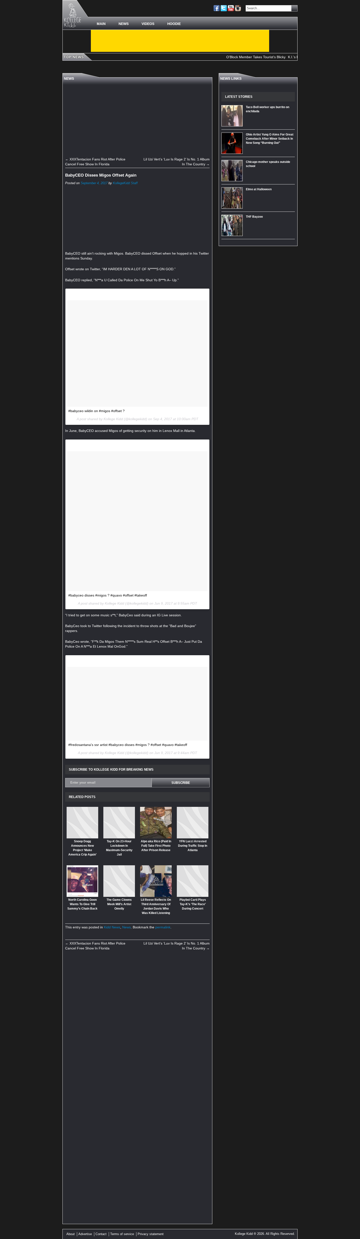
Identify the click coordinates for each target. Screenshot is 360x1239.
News (124, 24)
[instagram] (238, 8)
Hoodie (174, 24)
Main (101, 24)
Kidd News (112, 927)
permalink (162, 927)
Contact (101, 1234)
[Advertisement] (180, 41)
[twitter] (224, 8)
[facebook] (217, 8)
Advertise (85, 1234)
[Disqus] (137, 1021)
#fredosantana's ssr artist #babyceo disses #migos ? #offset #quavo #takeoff (127, 745)
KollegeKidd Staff (125, 183)
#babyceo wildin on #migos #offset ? (96, 411)
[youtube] (231, 8)
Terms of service (122, 1234)
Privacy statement (151, 1234)
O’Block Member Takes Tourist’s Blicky (238, 57)
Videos (148, 24)
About (70, 1234)
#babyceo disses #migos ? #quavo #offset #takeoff (107, 595)
